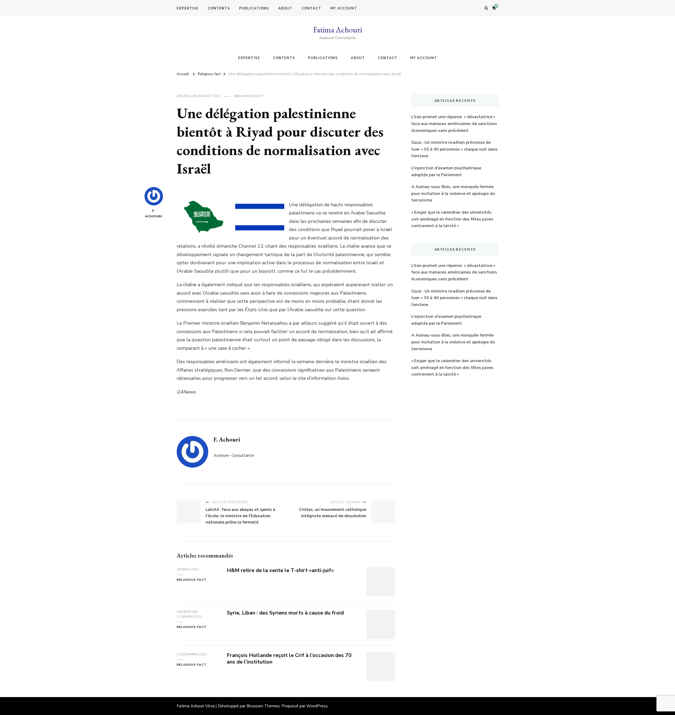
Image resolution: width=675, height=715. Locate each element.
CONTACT (311, 8)
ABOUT (285, 8)
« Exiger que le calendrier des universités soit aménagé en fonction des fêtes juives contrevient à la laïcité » (452, 219)
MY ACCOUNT (343, 8)
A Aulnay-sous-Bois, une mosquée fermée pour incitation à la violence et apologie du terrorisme (453, 193)
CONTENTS (219, 8)
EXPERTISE (188, 8)
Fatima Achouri (337, 30)
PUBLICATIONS (254, 8)
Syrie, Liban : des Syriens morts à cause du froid (285, 612)
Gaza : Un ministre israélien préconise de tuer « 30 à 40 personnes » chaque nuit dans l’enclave (454, 149)
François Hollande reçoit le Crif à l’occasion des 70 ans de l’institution (289, 658)
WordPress (317, 706)
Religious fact (249, 96)
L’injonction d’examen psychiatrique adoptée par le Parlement (446, 171)
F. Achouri (153, 213)
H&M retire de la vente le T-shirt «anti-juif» (280, 570)
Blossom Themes (263, 706)
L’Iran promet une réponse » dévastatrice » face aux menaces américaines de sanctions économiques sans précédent (454, 123)
